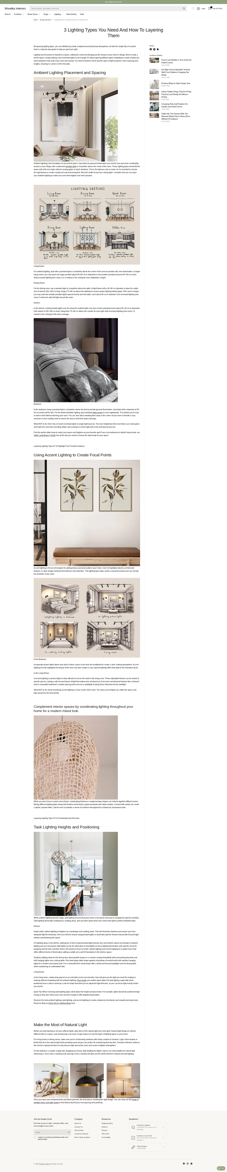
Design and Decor (45, 20)
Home (35, 20)
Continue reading (156, 55)
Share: (152, 46)
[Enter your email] (68, 1132)
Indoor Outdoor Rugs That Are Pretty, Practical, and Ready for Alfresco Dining (176, 94)
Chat (222, 1168)
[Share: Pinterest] (154, 49)
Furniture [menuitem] (18, 14)
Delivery (105, 1127)
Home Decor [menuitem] (32, 14)
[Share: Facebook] (151, 49)
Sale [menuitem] (82, 14)
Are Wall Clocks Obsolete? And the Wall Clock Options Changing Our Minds (175, 72)
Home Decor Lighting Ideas (59, 1003)
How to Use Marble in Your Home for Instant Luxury (176, 61)
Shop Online (78, 1130)
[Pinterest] (191, 1164)
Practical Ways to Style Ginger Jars (175, 83)
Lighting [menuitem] (57, 14)
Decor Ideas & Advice (82, 1137)
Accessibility (106, 1137)
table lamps (97, 413)
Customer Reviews (81, 1134)
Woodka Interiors (15, 8)
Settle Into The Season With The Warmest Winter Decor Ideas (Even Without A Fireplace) (175, 116)
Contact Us (78, 1127)
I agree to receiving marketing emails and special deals (53, 1138)
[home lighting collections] (87, 1080)
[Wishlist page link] (193, 8)
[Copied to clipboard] (157, 49)
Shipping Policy (107, 1123)
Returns (104, 1130)
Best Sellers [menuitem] (71, 14)
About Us (77, 1123)
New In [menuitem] (8, 14)
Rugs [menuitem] (46, 14)
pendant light (71, 166)
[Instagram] (188, 1164)
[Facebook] (184, 1164)
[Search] (184, 8)
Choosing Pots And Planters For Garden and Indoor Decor (174, 105)
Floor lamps (82, 980)
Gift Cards (105, 1134)
